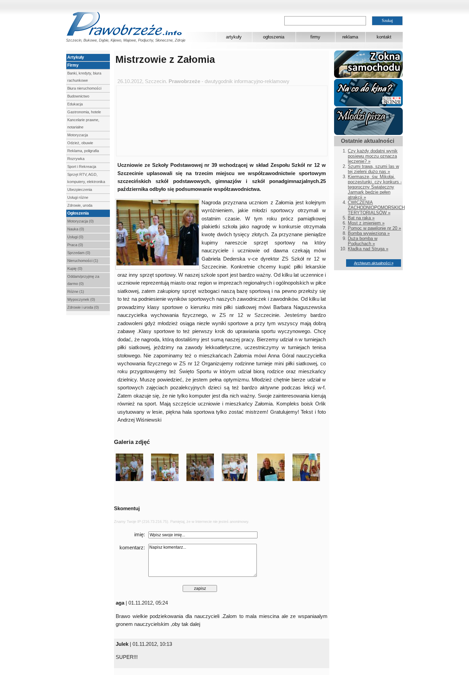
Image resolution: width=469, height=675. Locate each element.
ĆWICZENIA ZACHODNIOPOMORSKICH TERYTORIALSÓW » (376, 207)
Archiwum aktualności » (373, 263)
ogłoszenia (273, 36)
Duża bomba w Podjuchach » (362, 241)
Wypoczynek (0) (81, 299)
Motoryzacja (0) (80, 221)
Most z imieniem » (366, 223)
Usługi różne (77, 197)
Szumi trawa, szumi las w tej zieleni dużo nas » (373, 169)
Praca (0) (75, 245)
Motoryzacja (77, 135)
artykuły (234, 36)
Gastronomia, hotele (84, 112)
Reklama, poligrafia (83, 151)
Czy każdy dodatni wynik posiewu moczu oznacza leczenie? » (373, 156)
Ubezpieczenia (79, 189)
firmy (315, 36)
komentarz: (132, 547)
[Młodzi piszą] (368, 133)
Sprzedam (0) (78, 253)
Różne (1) (75, 291)
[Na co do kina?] (368, 104)
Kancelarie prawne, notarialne (83, 123)
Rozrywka (75, 159)
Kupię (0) (74, 268)
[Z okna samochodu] (368, 76)
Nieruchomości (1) (82, 261)
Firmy (73, 65)
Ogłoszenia (78, 213)
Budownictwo (78, 96)
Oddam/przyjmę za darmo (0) (83, 280)
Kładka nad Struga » (368, 248)
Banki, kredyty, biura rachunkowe (84, 76)
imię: (139, 534)
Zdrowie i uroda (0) (83, 307)
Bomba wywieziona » (369, 233)
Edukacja (75, 104)
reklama (350, 36)
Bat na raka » (361, 217)
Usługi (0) (75, 237)
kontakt (384, 36)
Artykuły (75, 57)
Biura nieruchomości (84, 88)
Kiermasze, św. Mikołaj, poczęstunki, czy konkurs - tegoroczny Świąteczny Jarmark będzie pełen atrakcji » (375, 187)
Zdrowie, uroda (79, 205)
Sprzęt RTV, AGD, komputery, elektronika (86, 178)
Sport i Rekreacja (81, 166)
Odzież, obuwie (80, 143)
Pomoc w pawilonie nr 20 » (374, 228)
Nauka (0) (75, 229)
